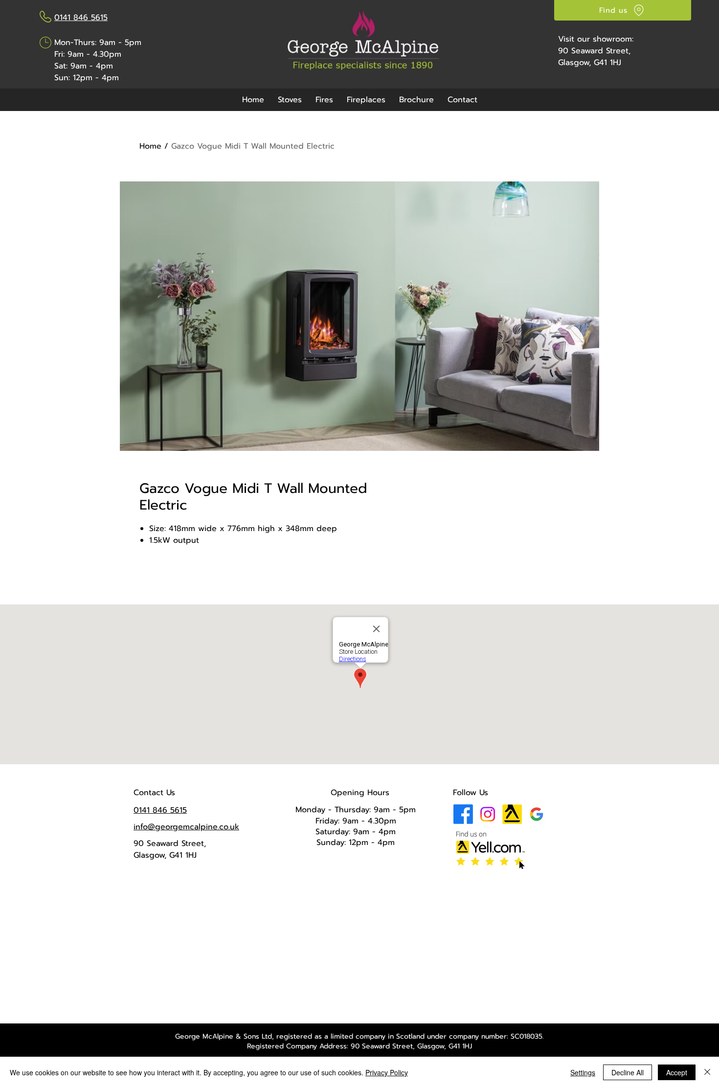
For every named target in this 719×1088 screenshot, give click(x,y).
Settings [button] (582, 1072)
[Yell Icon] (512, 814)
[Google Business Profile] (536, 814)
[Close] (707, 1072)
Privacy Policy (386, 1072)
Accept (676, 1072)
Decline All (627, 1072)
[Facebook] (463, 814)
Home (150, 146)
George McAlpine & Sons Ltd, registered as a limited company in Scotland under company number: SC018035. (359, 1036)
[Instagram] (487, 814)
